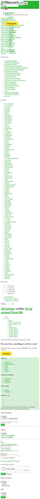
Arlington (8, 200)
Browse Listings (10, 13)
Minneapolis (8, 193)
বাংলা (10, 43)
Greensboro (8, 236)
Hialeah (7, 278)
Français (11, 27)
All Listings (9, 297)
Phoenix (7, 114)
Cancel (9, 474)
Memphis (7, 155)
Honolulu (7, 206)
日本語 (11, 47)
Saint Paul (8, 237)
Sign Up (11, 18)
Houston (7, 111)
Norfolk (7, 269)
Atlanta (7, 183)
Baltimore (8, 162)
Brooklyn (7, 109)
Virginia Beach (9, 186)
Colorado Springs (10, 185)
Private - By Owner (11, 298)
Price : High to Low (15, 324)
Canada (4, 484)
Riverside (7, 218)
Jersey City (8, 250)
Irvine (6, 260)
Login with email (6, 450)
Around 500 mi (13, 336)
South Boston (9, 165)
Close (3, 497)
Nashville (7, 146)
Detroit (7, 151)
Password (4, 454)
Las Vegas (8, 160)
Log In (11, 16)
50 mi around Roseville (16, 310)
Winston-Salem (9, 274)
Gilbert (7, 267)
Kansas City (8, 176)
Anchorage (8, 227)
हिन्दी (10, 41)
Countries (8, 382)
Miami (7, 190)
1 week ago (10, 288)
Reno (6, 272)
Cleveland (8, 202)
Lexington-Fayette (10, 221)
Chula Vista (8, 248)
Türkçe (11, 37)
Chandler (7, 251)
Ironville (7, 230)
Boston (7, 153)
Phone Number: (5, 448)
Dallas (7, 125)
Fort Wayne (8, 253)
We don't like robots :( (7, 464)
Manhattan (8, 118)
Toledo (7, 243)
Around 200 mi (13, 331)
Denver (7, 142)
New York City (9, 104)
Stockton (7, 223)
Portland (7, 156)
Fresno (7, 170)
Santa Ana (8, 214)
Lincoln (7, 244)
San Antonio (8, 119)
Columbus (8, 134)
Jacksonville (8, 128)
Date (10, 326)
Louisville (8, 271)
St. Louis (7, 220)
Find (3, 424)
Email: (3, 442)
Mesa (6, 179)
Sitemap (7, 380)
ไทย (10, 49)
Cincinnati (8, 229)
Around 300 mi (13, 333)
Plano (6, 239)
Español (11, 28)
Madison (7, 265)
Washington (8, 144)
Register (7, 391)
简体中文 (12, 44)
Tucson (7, 169)
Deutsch (11, 34)
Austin (7, 130)
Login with (7, 435)
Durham (7, 257)
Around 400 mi (13, 334)
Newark (7, 241)
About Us (8, 362)
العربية (11, 30)
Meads (7, 232)
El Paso (7, 148)
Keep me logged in (9, 458)
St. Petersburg (9, 258)
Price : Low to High (15, 322)
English (11, 25)
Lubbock (7, 264)
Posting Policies (9, 364)
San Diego (8, 121)
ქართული (12, 53)
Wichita (7, 197)
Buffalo (7, 255)
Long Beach (8, 177)
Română (11, 51)
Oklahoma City (9, 149)
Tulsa (6, 195)
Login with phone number (9, 444)
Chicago (7, 107)
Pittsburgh (8, 225)
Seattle (7, 141)
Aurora (7, 209)
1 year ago (10, 293)
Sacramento (8, 172)
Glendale (7, 276)
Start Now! (6, 353)
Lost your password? (7, 461)
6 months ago (11, 291)
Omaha (7, 174)
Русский (11, 39)
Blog (6, 366)
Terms (6, 369)
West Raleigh (9, 213)
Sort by (11, 320)
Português (12, 32)
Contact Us (8, 378)
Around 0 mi (12, 327)
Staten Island (9, 181)
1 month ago (11, 290)
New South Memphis (11, 158)
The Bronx (8, 123)
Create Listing (11, 23)
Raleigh (7, 188)
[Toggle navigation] (21, 3)
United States (6, 485)
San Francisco (9, 139)
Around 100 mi (13, 329)
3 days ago (10, 286)
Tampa (7, 207)
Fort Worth (8, 132)
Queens (7, 112)
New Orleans (9, 199)
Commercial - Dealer (12, 300)
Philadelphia (8, 116)
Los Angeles (8, 105)
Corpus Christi (9, 216)
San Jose (7, 126)
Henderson (8, 234)
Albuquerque (9, 167)
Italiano (11, 36)
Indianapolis (8, 135)
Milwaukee (8, 163)
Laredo (7, 262)
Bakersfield (8, 204)
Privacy (7, 371)
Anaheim (7, 211)
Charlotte (7, 137)
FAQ (6, 367)
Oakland (7, 192)
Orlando (7, 246)
